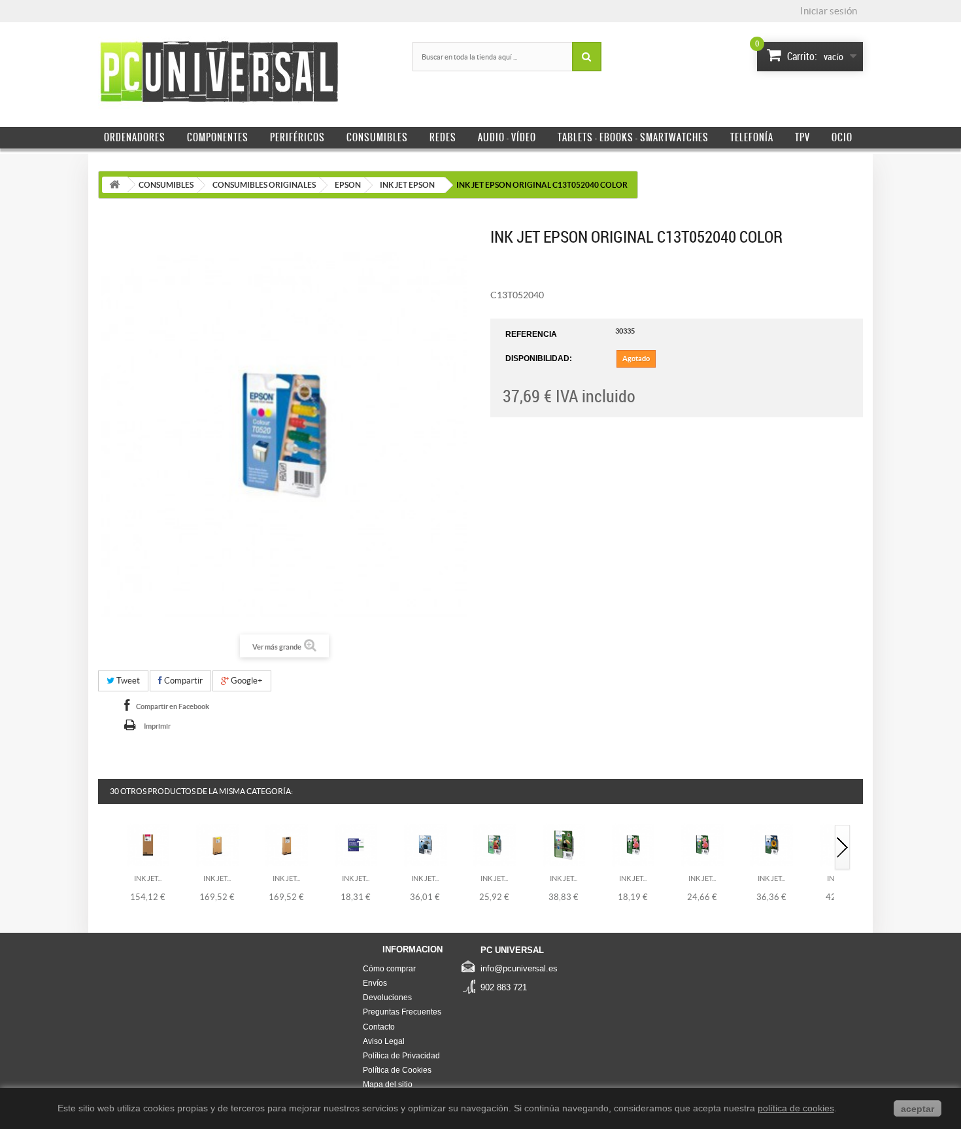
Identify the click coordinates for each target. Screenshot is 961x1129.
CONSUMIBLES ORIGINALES (264, 185)
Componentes (217, 137)
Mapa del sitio (388, 1084)
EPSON (348, 185)
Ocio (842, 137)
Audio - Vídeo (507, 137)
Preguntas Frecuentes (402, 1011)
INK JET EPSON (407, 185)
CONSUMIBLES (166, 185)
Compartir (182, 681)
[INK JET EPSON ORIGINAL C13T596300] (148, 844)
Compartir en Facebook (172, 706)
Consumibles (377, 137)
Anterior (106, 848)
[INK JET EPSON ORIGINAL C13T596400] (217, 844)
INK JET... (147, 878)
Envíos (375, 983)
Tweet (127, 681)
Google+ (246, 681)
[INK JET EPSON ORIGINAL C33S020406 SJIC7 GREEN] (356, 844)
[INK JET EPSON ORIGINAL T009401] (563, 844)
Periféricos (297, 137)
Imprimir (157, 726)
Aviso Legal (384, 1041)
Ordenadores (134, 137)
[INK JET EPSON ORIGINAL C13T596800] (286, 844)
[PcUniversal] (219, 73)
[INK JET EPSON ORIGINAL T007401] (425, 844)
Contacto (379, 1027)
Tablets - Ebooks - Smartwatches (633, 137)
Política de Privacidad (401, 1055)
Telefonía (751, 137)
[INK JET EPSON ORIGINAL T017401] (771, 844)
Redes (443, 137)
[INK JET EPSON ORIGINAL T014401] (702, 844)
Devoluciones (387, 997)
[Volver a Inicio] (114, 185)
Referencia (531, 334)
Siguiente (842, 848)
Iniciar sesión (828, 10)
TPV (802, 137)
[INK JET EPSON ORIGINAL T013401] (633, 844)
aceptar (917, 1108)
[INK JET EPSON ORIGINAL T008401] (494, 844)
